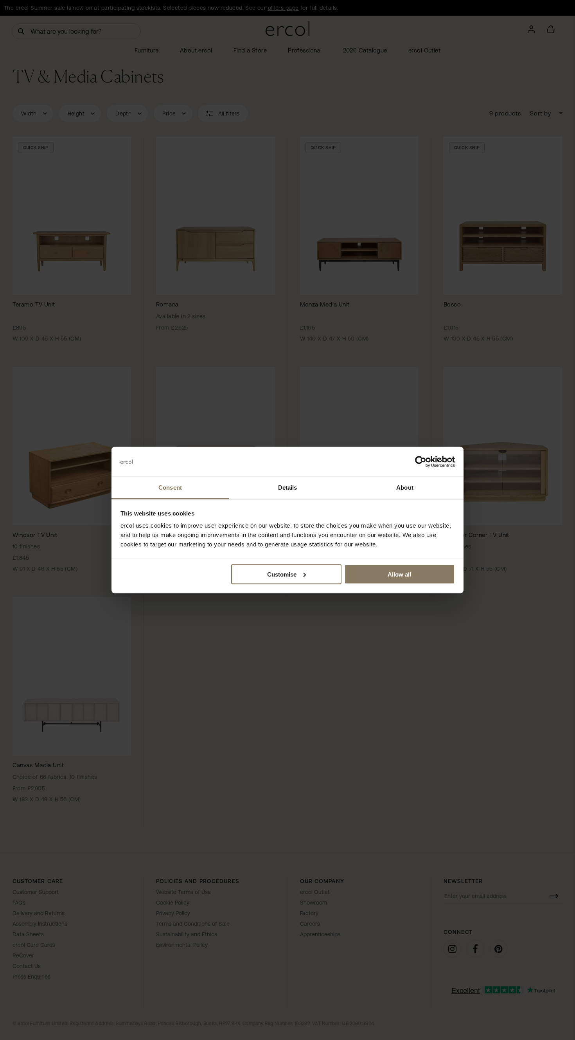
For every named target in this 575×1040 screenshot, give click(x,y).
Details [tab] (287, 487)
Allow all (399, 574)
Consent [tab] (170, 487)
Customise (281, 574)
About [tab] (404, 487)
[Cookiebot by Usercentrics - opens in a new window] (420, 462)
